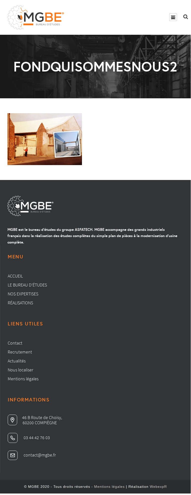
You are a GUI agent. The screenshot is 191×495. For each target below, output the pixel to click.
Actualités (17, 361)
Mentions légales (23, 379)
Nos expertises (23, 294)
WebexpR (158, 487)
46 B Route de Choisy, (42, 417)
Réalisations (20, 303)
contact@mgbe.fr (39, 455)
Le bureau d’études (27, 285)
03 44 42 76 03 (36, 437)
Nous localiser (20, 370)
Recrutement (20, 352)
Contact (15, 343)
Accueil (15, 276)
